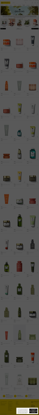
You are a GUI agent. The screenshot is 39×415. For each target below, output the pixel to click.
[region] (27, 411)
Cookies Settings (33, 412)
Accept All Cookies (33, 409)
